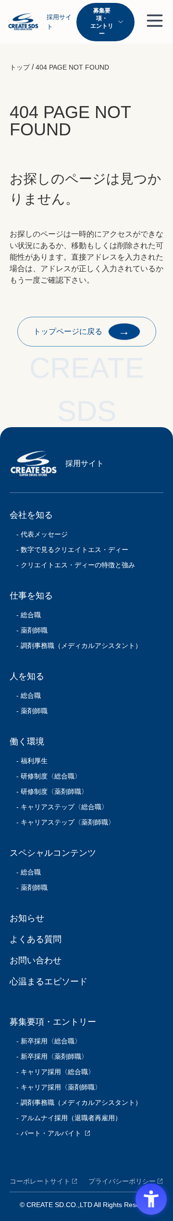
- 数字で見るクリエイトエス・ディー (69, 549)
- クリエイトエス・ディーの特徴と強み (72, 565)
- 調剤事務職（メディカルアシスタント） (76, 645)
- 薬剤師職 (29, 630)
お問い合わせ (36, 960)
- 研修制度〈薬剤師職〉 (49, 791)
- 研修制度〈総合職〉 (45, 776)
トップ (20, 67)
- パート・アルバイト (45, 1133)
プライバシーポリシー (122, 1181)
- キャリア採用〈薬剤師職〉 (55, 1087)
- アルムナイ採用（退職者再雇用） (66, 1118)
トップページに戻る (81, 330)
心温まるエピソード (48, 981)
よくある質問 (36, 939)
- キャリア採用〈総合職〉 (52, 1072)
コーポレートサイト (40, 1181)
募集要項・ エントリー (101, 22)
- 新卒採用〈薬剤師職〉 (49, 1056)
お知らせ (27, 918)
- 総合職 (25, 615)
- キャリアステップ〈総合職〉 (59, 807)
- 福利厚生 (29, 761)
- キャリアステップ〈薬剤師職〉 (62, 822)
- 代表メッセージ (39, 534)
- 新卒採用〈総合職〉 (45, 1041)
